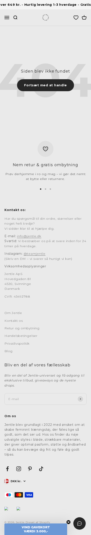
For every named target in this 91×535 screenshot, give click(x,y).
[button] (35, 529)
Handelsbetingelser (21, 336)
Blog (8, 351)
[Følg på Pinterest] (30, 469)
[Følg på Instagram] (19, 469)
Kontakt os (13, 321)
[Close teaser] (68, 522)
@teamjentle (34, 254)
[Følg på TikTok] (41, 469)
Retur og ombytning (22, 328)
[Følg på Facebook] (7, 469)
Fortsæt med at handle (45, 85)
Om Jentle (13, 313)
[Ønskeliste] (76, 18)
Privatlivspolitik (17, 343)
